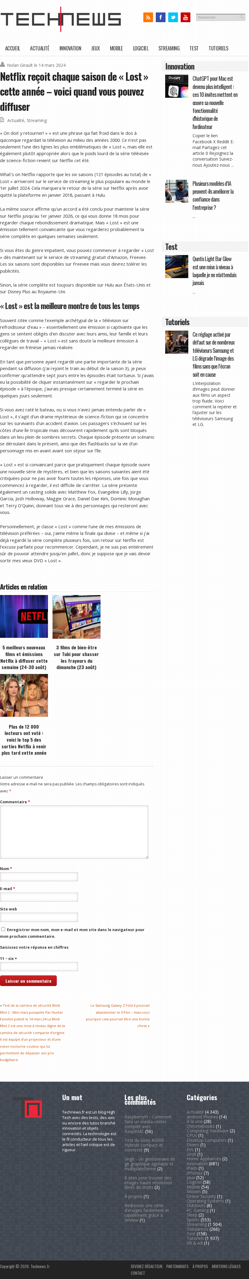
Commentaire (15, 801)
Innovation (70, 48)
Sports (193, 1220)
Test (194, 48)
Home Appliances (204, 1159)
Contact (138, 1273)
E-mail (7, 888)
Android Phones (202, 1117)
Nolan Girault (20, 65)
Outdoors (196, 1205)
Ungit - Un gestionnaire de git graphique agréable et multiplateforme (149, 1164)
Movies (194, 1191)
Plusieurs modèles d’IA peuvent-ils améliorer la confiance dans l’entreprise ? (213, 195)
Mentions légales (226, 1266)
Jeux (95, 48)
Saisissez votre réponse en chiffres (34, 947)
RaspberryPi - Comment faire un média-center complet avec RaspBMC (148, 1124)
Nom (6, 868)
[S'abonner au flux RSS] (148, 17)
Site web (8, 909)
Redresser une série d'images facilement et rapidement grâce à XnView (146, 1212)
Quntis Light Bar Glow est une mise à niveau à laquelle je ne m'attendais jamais (214, 270)
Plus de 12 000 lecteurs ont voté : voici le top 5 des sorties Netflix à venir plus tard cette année (24, 739)
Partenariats (177, 1266)
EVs (190, 1149)
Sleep (192, 1215)
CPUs (192, 1135)
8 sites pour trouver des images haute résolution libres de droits (148, 1182)
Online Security (201, 1196)
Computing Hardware (208, 1131)
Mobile (116, 48)
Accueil (12, 48)
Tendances (197, 1229)
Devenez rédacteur (146, 1266)
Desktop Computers (207, 1140)
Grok (191, 1154)
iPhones (195, 1173)
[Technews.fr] (60, 30)
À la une (195, 1121)
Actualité (39, 48)
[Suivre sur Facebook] (160, 17)
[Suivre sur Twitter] (173, 17)
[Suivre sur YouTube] (185, 17)
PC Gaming (198, 1210)
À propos (133, 1196)
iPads (192, 1168)
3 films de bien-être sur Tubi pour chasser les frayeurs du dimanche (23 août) (76, 657)
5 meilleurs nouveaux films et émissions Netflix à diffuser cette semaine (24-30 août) (24, 657)
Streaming (169, 48)
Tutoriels (218, 48)
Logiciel (140, 48)
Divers (193, 1145)
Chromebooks (201, 1126)
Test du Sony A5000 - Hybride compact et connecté (145, 1145)
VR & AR (195, 1243)
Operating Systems (205, 1201)
